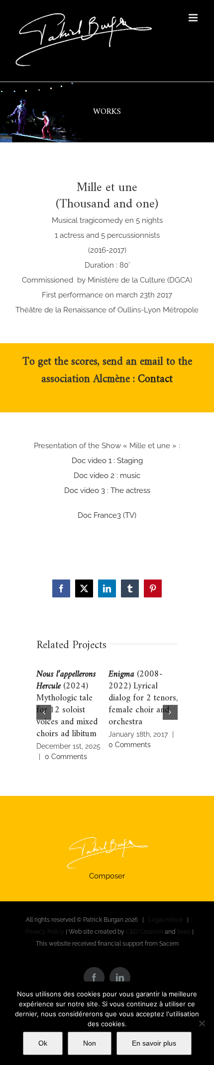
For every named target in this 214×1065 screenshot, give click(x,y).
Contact (155, 379)
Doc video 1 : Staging (107, 460)
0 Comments (66, 757)
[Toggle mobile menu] (194, 17)
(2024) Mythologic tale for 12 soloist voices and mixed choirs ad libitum (67, 704)
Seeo (184, 931)
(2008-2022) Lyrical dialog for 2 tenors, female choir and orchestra (143, 698)
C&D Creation (144, 931)
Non (89, 1043)
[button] (43, 712)
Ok (42, 1043)
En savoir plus (154, 1043)
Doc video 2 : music (107, 475)
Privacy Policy (44, 931)
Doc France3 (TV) (107, 515)
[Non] (202, 1023)
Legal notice (165, 919)
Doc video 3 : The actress (107, 490)
